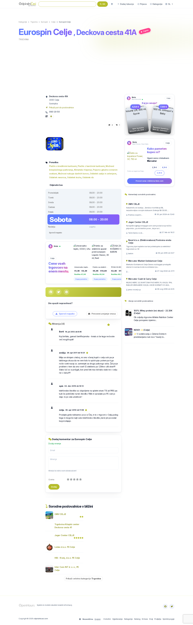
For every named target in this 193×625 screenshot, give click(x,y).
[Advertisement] (96, 67)
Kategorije (128, 619)
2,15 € (154, 167)
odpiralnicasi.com (40, 619)
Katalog (137, 619)
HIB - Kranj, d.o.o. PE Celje (67, 558)
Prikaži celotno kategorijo (83, 578)
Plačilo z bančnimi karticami (91, 166)
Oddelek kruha (74, 177)
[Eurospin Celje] (54, 143)
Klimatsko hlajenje (83, 170)
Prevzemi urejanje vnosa (103, 313)
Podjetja (157, 619)
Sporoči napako (55, 233)
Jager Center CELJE (64, 535)
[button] (169, 4)
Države (145, 619)
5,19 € (159, 173)
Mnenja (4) (58, 323)
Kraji (151, 619)
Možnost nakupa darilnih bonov (73, 173)
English (98, 619)
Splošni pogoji (168, 619)
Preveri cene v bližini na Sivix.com (149, 181)
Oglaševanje (117, 619)
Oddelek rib (88, 177)
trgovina (24, 39)
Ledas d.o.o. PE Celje (65, 547)
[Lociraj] (112, 4)
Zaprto (146, 30)
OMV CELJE (60, 514)
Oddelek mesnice (57, 177)
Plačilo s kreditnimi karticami (63, 166)
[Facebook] (165, 606)
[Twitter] (171, 606)
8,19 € (164, 167)
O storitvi (107, 619)
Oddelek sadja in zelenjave (103, 173)
